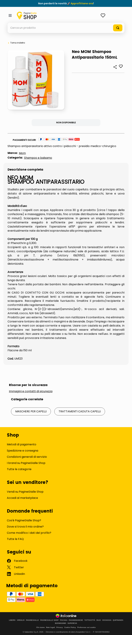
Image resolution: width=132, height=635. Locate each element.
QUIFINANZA (118, 620)
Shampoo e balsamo (38, 158)
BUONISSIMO (60, 623)
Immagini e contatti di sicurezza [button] (30, 391)
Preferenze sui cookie (86, 627)
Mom (22, 153)
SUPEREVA (72, 623)
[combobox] (66, 28)
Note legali (50, 627)
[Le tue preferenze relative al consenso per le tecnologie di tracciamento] (126, 629)
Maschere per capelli (31, 411)
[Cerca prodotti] (117, 27)
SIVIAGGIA (106, 620)
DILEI (98, 620)
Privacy (59, 627)
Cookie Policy (70, 627)
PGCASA (63, 620)
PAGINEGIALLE (32, 620)
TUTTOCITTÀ (89, 620)
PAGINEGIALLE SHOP (49, 620)
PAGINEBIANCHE (76, 620)
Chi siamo (40, 627)
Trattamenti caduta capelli (80, 411)
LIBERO (12, 620)
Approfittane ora (82, 3)
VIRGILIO (21, 620)
